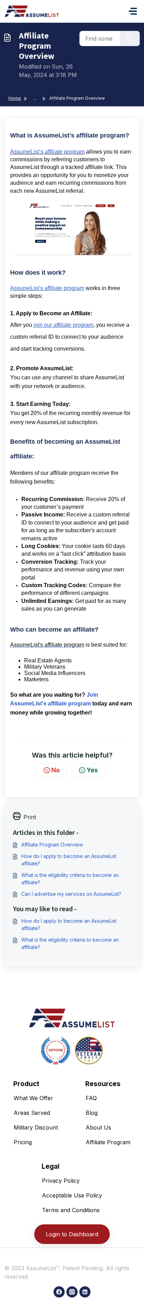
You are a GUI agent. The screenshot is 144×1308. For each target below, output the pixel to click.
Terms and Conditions (71, 1210)
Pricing (23, 1142)
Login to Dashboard (72, 1234)
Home (14, 98)
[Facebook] (59, 1292)
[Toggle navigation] (133, 11)
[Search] (130, 38)
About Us (98, 1127)
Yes (92, 770)
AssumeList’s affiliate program (47, 152)
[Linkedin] (85, 1292)
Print (29, 817)
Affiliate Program (108, 1142)
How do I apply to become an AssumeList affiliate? (68, 859)
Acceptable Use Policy (72, 1195)
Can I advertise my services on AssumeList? (71, 894)
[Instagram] (72, 1292)
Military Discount (36, 1127)
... (35, 98)
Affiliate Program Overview (52, 845)
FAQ (91, 1098)
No (55, 770)
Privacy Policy (61, 1180)
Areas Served (32, 1112)
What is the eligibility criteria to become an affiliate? (70, 878)
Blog (92, 1112)
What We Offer (33, 1098)
